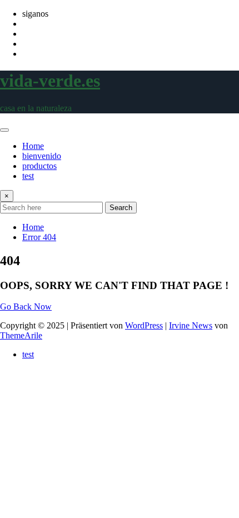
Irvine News (190, 325)
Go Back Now (26, 306)
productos (39, 166)
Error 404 (39, 237)
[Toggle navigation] (4, 130)
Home (33, 146)
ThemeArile (21, 335)
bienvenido (41, 156)
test (28, 176)
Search (120, 207)
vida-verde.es (50, 81)
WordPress (144, 325)
